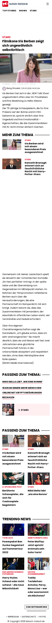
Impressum (13, 616)
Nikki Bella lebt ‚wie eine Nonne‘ (22, 381)
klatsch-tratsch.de (35, 621)
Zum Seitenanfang (36, 606)
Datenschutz (29, 616)
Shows (23, 10)
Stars (33, 10)
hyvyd (42, 616)
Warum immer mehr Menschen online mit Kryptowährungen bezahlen (22, 392)
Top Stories (9, 10)
